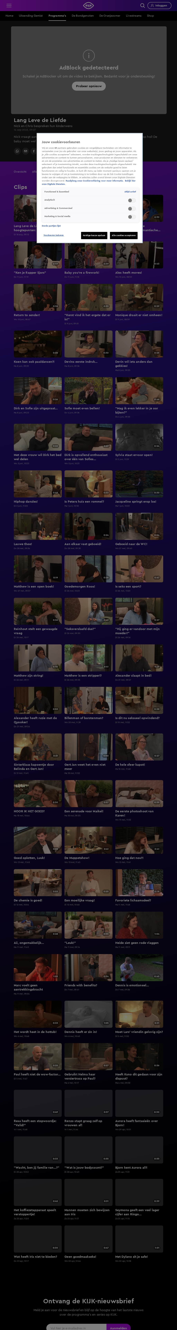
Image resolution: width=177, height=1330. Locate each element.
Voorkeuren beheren (54, 235)
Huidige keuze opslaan (94, 235)
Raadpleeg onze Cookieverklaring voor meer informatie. (95, 181)
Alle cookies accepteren (124, 235)
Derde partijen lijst (51, 226)
